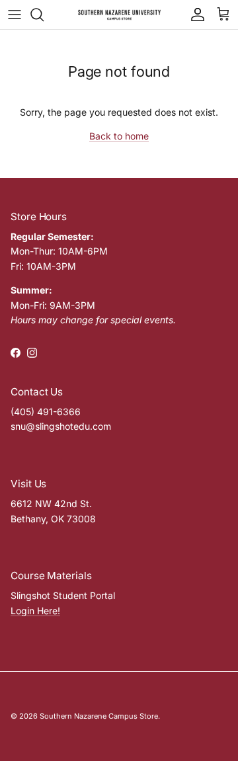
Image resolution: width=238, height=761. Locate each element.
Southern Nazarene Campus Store (99, 716)
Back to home (119, 135)
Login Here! (35, 610)
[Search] (43, 14)
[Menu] (14, 14)
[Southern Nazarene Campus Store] (119, 14)
